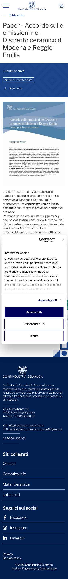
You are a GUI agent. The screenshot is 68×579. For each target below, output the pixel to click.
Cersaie (9, 463)
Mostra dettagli (47, 300)
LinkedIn (17, 538)
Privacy (8, 554)
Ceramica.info (14, 474)
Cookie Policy (12, 558)
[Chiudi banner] (62, 240)
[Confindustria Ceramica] (32, 5)
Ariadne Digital (48, 568)
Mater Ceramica (16, 484)
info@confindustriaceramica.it (26, 425)
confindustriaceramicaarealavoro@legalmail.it (35, 429)
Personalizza (32, 323)
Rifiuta (34, 335)
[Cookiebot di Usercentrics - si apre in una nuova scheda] (40, 240)
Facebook (18, 517)
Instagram (18, 528)
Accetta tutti (34, 311)
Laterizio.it (11, 494)
